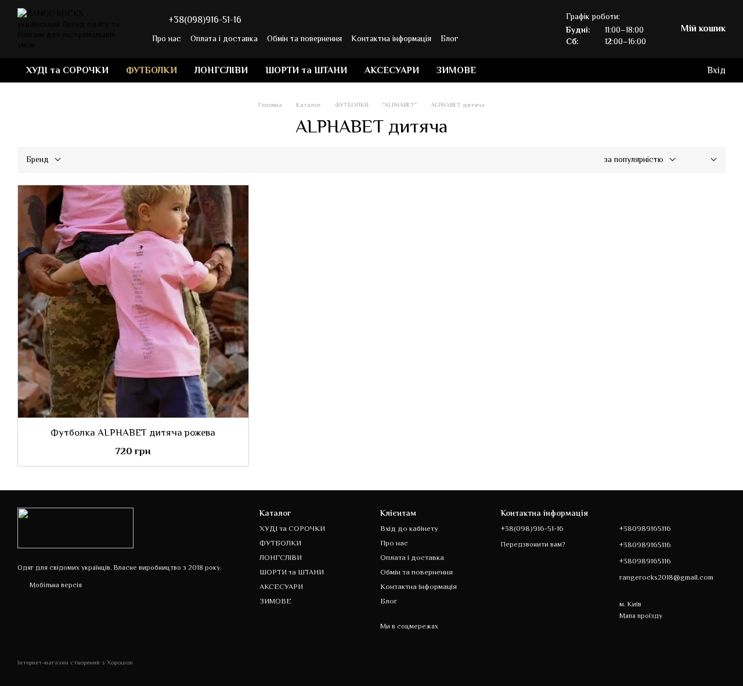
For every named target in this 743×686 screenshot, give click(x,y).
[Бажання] (650, 70)
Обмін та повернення (304, 38)
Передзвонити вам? (533, 544)
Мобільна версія (55, 585)
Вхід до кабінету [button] (409, 528)
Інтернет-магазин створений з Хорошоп (75, 662)
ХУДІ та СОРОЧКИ (67, 70)
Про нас (166, 38)
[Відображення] (705, 160)
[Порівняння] (673, 70)
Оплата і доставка (224, 38)
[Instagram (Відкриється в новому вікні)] (474, 38)
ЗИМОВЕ (456, 70)
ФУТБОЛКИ (151, 70)
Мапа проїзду (640, 616)
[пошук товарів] (505, 70)
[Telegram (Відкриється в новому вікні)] (488, 38)
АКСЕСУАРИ (392, 70)
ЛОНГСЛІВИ (221, 70)
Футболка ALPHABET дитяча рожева (133, 432)
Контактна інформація (391, 38)
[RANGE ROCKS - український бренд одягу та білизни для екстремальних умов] (75, 527)
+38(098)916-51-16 (204, 19)
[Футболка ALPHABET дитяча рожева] (133, 301)
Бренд (37, 159)
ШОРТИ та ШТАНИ (306, 70)
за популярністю (633, 159)
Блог (450, 38)
